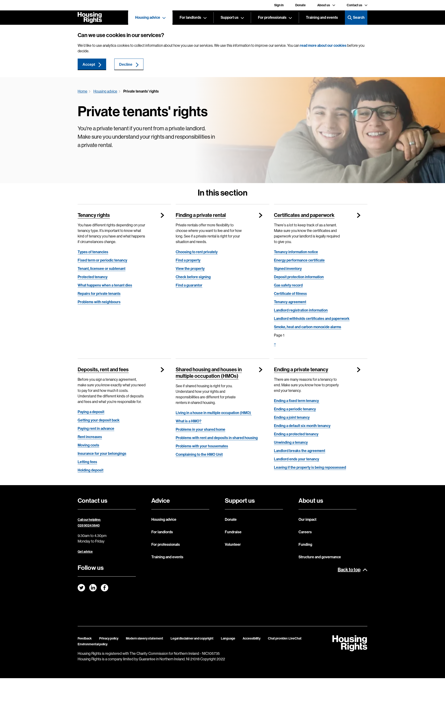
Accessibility (252, 638)
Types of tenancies (93, 252)
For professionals (272, 17)
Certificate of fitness (290, 293)
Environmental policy (93, 644)
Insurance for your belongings (102, 453)
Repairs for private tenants (99, 293)
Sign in (279, 5)
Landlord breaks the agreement (299, 451)
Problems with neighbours (99, 302)
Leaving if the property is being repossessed (310, 467)
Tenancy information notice (296, 252)
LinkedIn (93, 587)
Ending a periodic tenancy (295, 409)
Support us (229, 17)
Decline (125, 64)
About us (323, 5)
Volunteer (233, 544)
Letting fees (87, 462)
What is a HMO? (188, 421)
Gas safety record (288, 285)
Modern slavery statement (144, 638)
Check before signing (193, 277)
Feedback (85, 638)
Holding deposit (90, 470)
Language (228, 638)
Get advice (85, 552)
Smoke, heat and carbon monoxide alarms (307, 327)
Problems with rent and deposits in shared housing (217, 438)
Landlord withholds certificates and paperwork (312, 318)
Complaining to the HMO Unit (199, 454)
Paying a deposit (91, 412)
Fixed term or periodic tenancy (102, 260)
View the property (190, 268)
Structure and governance (320, 557)
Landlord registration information (301, 310)
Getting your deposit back (99, 420)
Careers (305, 532)
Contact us (354, 5)
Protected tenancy (93, 277)
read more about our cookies (323, 45)
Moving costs (88, 445)
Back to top (349, 569)
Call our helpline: (89, 520)
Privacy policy (108, 638)
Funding (305, 544)
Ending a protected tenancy (296, 434)
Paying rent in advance (96, 428)
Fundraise (233, 532)
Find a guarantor (189, 285)
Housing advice (147, 17)
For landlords (190, 17)
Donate (300, 5)
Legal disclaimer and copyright (192, 638)
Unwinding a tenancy (291, 442)
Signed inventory (288, 268)
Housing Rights (90, 17)
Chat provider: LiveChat (285, 638)
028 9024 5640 (89, 525)
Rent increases (90, 437)
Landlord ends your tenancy (296, 459)
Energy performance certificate (299, 260)
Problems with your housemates (202, 446)
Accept (89, 64)
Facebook (104, 587)
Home (82, 91)
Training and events (322, 17)
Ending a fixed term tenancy (296, 401)
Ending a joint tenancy (292, 417)
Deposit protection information (299, 277)
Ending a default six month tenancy (302, 426)
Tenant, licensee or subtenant (101, 268)
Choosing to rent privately (197, 252)
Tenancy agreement (290, 302)
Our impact (307, 519)
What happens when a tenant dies (105, 285)
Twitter (81, 587)
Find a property (188, 260)
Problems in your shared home (200, 429)
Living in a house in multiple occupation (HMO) (214, 413)
